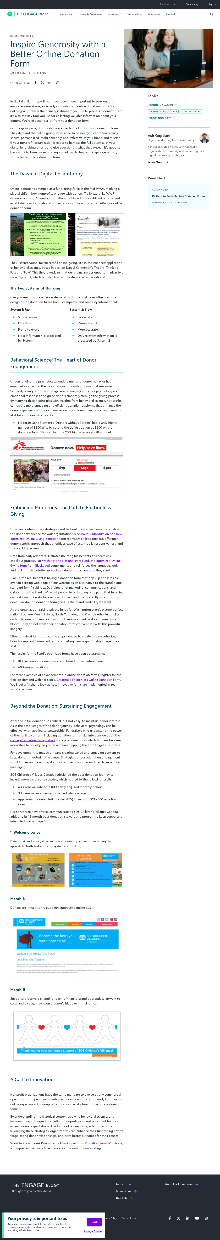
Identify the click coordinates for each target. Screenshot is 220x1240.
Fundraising (65, 13)
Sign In (212, 4)
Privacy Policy (109, 1218)
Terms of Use (129, 1218)
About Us (121, 1198)
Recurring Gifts (160, 118)
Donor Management (163, 104)
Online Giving (192, 111)
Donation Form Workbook (103, 1143)
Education (113, 13)
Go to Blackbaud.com (178, 1184)
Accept (94, 1221)
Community (192, 4)
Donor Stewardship (163, 111)
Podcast (170, 13)
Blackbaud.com (167, 4)
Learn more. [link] (33, 1230)
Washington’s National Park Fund (65, 560)
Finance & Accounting (90, 13)
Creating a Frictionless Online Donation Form (88, 679)
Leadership (154, 13)
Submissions (123, 1191)
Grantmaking (134, 13)
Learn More (155, 162)
